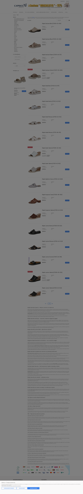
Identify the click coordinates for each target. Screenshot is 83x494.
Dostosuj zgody (22, 488)
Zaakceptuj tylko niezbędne (9, 488)
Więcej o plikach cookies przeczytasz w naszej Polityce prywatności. (11, 485)
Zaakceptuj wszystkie (33, 488)
